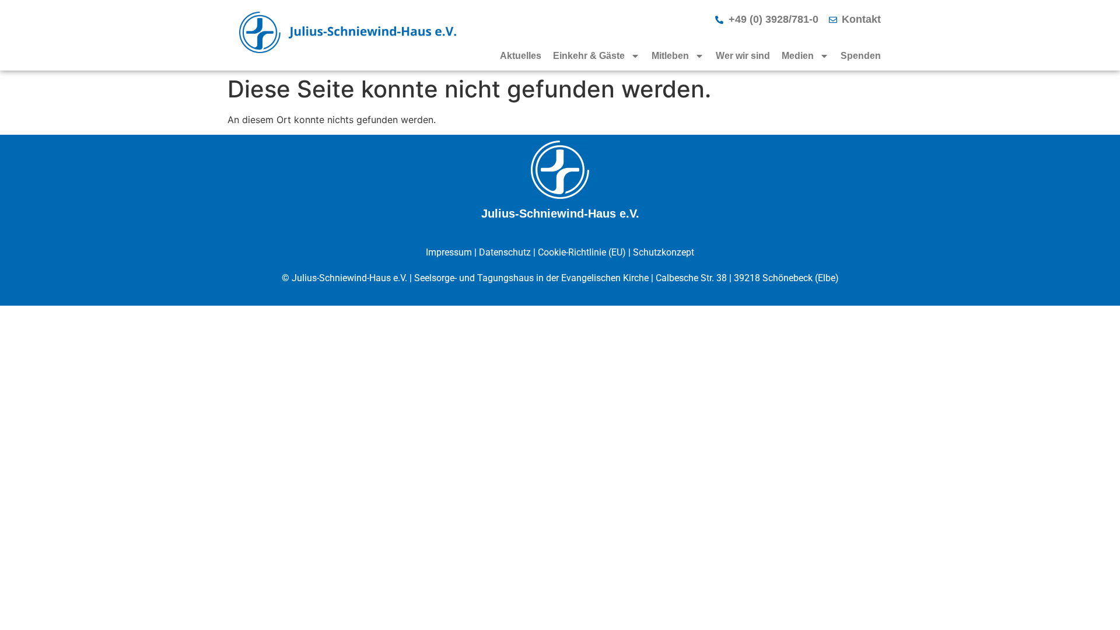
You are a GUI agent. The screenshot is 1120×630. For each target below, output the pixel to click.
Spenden (861, 56)
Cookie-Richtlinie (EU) (582, 252)
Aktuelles (520, 56)
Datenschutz (505, 252)
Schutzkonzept (663, 252)
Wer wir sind (743, 56)
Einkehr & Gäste (589, 56)
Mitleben (670, 56)
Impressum (449, 252)
